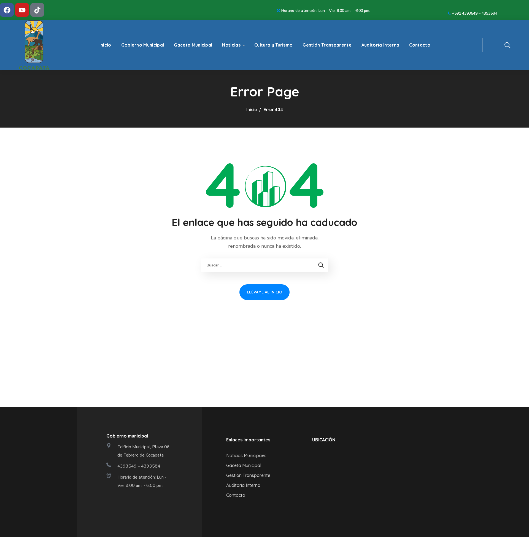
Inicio (251, 110)
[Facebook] (7, 10)
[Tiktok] (37, 10)
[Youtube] (22, 10)
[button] (516, 45)
